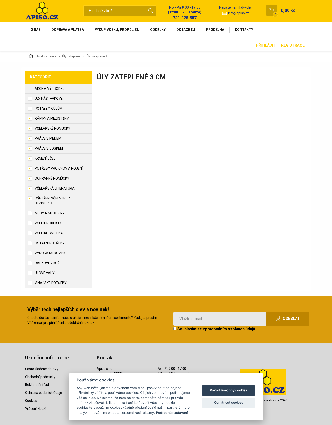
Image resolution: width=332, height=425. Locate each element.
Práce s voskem (49, 148)
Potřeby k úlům (48, 108)
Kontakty (244, 30)
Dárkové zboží (47, 263)
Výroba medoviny (50, 253)
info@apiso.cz (238, 13)
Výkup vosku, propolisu (117, 30)
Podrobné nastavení (172, 413)
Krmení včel (45, 158)
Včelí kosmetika (49, 233)
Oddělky (158, 30)
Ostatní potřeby (50, 243)
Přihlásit (265, 45)
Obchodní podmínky (40, 377)
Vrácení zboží (35, 409)
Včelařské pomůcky (52, 128)
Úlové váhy (45, 273)
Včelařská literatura (55, 188)
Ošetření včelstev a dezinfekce (53, 200)
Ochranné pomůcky (52, 178)
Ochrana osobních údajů (43, 393)
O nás (36, 30)
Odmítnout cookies (228, 402)
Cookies (31, 401)
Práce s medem (48, 138)
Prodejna (215, 30)
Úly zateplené (71, 56)
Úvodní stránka (46, 56)
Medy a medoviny (50, 213)
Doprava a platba (68, 30)
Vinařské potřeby (51, 283)
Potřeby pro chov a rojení (59, 168)
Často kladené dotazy (41, 369)
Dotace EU (185, 30)
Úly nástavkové (49, 98)
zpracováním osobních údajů (229, 329)
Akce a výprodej (49, 88)
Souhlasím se (215, 329)
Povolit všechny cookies (228, 390)
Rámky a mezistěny (52, 118)
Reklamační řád (37, 385)
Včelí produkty (48, 223)
